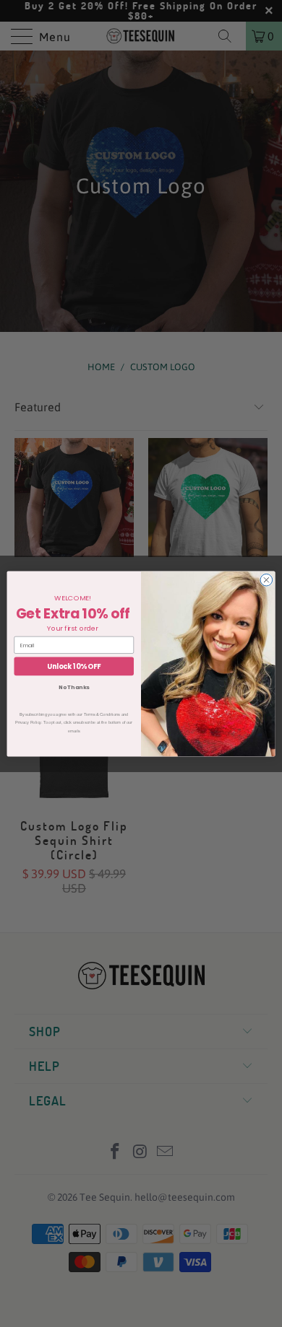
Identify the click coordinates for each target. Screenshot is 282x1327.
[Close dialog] (266, 580)
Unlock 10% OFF (74, 665)
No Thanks (74, 687)
